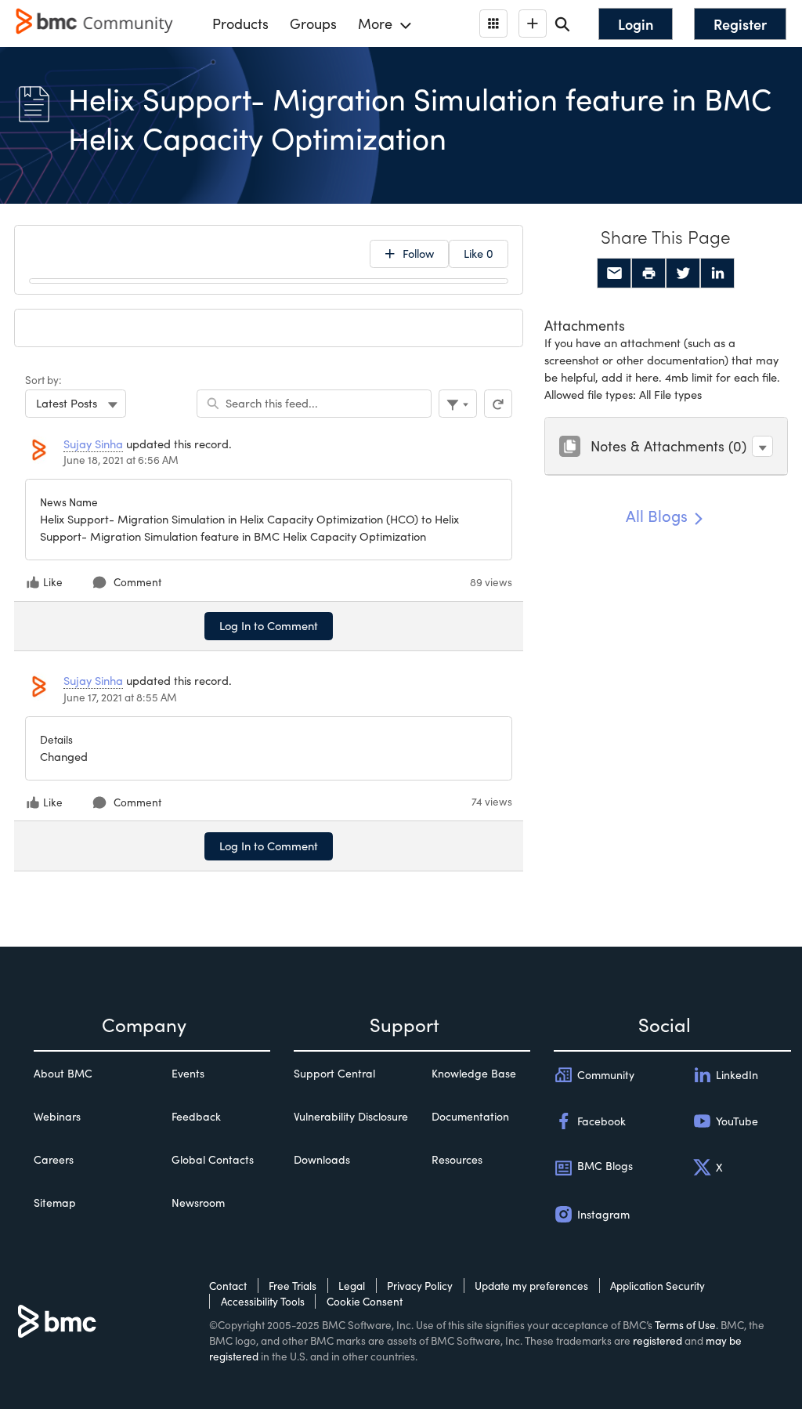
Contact (228, 1285)
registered (657, 1340)
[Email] (614, 273)
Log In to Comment (268, 625)
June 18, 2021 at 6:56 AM (121, 459)
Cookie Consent (365, 1301)
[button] (762, 446)
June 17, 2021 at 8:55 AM (120, 697)
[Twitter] (683, 273)
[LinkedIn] (717, 273)
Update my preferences (531, 1285)
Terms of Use (685, 1324)
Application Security (657, 1285)
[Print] (648, 273)
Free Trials (292, 1285)
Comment (137, 581)
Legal (351, 1285)
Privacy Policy (420, 1285)
